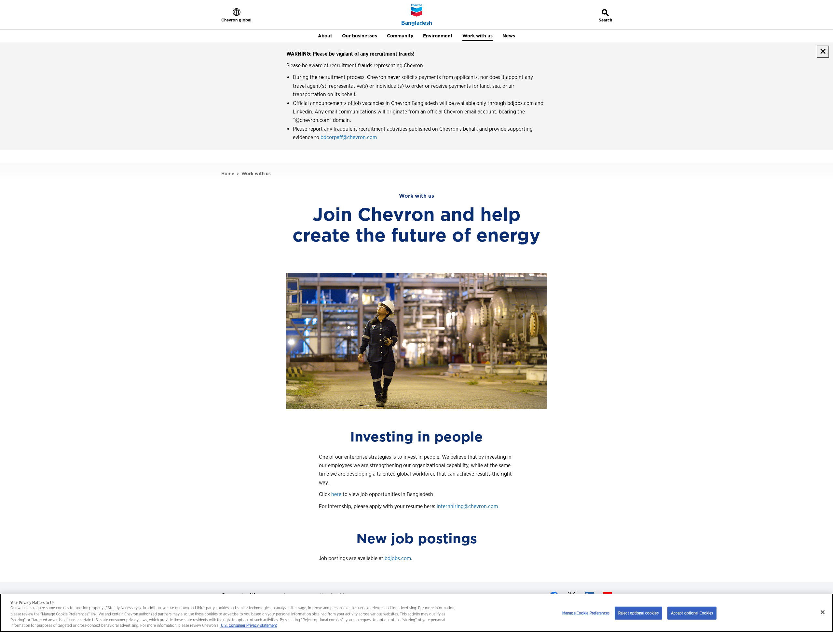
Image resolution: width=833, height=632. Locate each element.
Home (227, 173)
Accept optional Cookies (692, 613)
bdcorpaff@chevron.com (349, 137)
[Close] (822, 612)
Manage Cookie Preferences (585, 613)
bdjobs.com (398, 558)
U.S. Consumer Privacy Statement (248, 625)
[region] (416, 613)
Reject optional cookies (638, 613)
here (336, 494)
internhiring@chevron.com (467, 506)
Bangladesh (416, 23)
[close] (823, 52)
